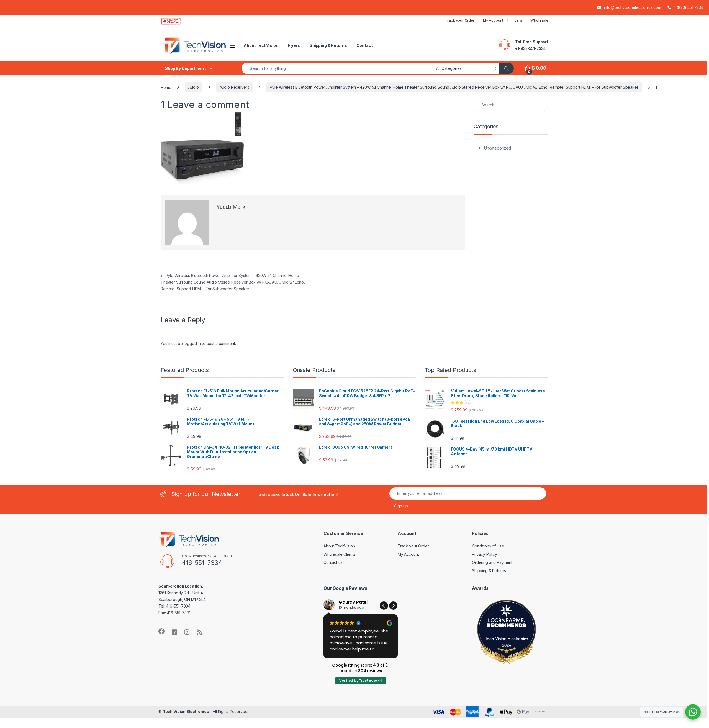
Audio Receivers (234, 87)
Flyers (517, 20)
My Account (493, 20)
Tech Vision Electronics (506, 638)
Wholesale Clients (339, 554)
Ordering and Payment (492, 562)
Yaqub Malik (230, 207)
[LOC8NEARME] (507, 621)
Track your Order (459, 20)
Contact (364, 45)
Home (166, 87)
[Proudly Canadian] (175, 21)
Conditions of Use (488, 546)
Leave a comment (208, 104)
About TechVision (261, 45)
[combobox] (337, 68)
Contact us (333, 562)
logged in (192, 343)
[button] (393, 605)
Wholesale (539, 20)
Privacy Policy (484, 554)
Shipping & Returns (328, 45)
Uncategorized (497, 148)
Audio (193, 87)
